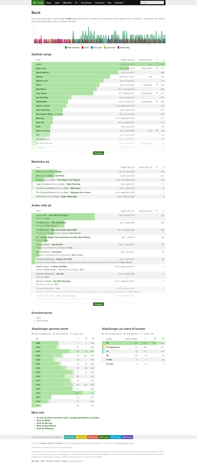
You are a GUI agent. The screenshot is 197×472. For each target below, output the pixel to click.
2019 (38, 372)
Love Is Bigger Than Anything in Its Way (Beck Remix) (65, 237)
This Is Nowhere (58, 222)
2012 (38, 401)
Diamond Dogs (43, 139)
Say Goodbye (42, 97)
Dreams (39, 76)
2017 (38, 380)
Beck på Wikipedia (45, 428)
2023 (38, 355)
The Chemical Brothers (46, 188)
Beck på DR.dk (43, 420)
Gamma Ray (41, 101)
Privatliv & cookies (53, 461)
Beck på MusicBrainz (46, 425)
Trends (38, 2)
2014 (38, 393)
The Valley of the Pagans (68, 179)
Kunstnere (86, 2)
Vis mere (98, 153)
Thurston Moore (43, 244)
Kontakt (65, 461)
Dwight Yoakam (42, 266)
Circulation (57, 251)
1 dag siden (147, 85)
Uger (57, 2)
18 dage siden (146, 143)
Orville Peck (41, 196)
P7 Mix (109, 359)
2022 (38, 359)
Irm (57, 288)
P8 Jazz (109, 363)
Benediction (57, 244)
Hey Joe (60, 273)
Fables (59, 171)
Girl (37, 134)
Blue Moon (41, 89)
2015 (38, 388)
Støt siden (35, 461)
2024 (38, 351)
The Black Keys (42, 222)
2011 (38, 405)
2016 (38, 384)
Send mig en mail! (77, 443)
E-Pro (38, 85)
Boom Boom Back (44, 114)
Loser (38, 64)
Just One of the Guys (58, 215)
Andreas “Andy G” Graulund (51, 443)
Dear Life (40, 122)
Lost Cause (41, 93)
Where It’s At (42, 80)
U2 (37, 237)
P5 (107, 355)
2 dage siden (146, 68)
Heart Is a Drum (43, 105)
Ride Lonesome (43, 130)
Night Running (73, 184)
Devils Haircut (42, 72)
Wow (38, 126)
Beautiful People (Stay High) (64, 229)
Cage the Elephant (44, 184)
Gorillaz (39, 179)
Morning (40, 118)
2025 (38, 347)
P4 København (113, 347)
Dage (48, 2)
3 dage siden (146, 101)
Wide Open (75, 188)
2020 (38, 368)
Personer (100, 2)
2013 (38, 397)
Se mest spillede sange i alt (124, 443)
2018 (38, 376)
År (76, 2)
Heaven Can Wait (64, 259)
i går (156, 18)
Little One (40, 147)
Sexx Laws (41, 68)
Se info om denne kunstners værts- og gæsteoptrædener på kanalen (68, 417)
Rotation (119, 2)
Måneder (67, 2)
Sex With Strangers (62, 281)
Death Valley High (69, 196)
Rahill (38, 171)
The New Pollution (44, 143)
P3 (107, 351)
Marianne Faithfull (43, 281)
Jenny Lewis (41, 215)
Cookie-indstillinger (76, 461)
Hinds (60, 114)
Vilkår (42, 461)
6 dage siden (146, 93)
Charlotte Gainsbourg (45, 259)
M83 (38, 175)
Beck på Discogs (44, 423)
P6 (107, 343)
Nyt (109, 2)
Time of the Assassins (66, 295)
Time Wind (59, 175)
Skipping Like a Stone (80, 192)
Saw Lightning (42, 109)
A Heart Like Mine (59, 266)
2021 (38, 363)
